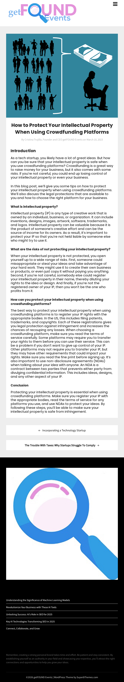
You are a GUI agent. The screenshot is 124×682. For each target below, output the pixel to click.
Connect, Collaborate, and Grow (23, 628)
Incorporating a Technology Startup (64, 430)
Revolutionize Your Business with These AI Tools (31, 607)
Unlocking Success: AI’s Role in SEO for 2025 (29, 614)
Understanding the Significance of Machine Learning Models (38, 600)
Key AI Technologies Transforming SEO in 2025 (30, 621)
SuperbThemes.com (87, 677)
